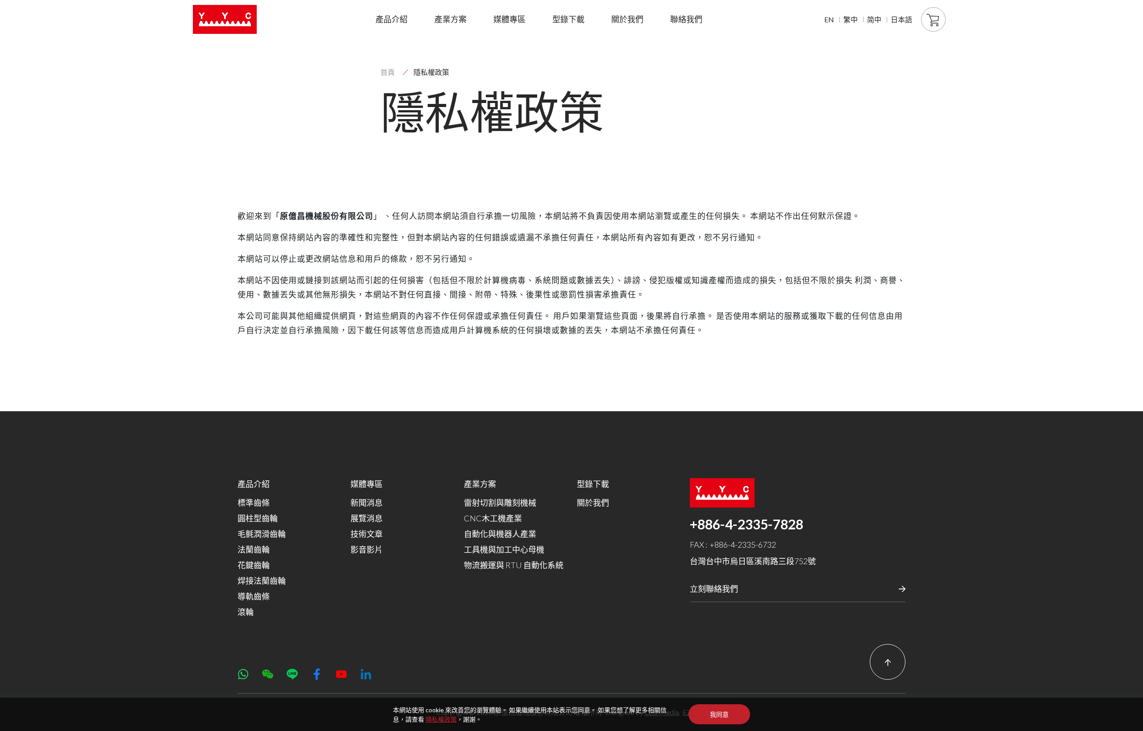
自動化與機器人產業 (500, 534)
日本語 (901, 19)
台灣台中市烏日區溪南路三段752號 (753, 561)
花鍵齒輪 (254, 565)
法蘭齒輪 (254, 549)
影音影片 (366, 549)
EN (829, 19)
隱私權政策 (441, 719)
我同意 (719, 714)
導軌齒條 (254, 596)
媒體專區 (509, 19)
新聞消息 (366, 503)
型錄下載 (568, 19)
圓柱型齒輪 (258, 518)
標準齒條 (254, 503)
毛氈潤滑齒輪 (262, 534)
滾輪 (246, 612)
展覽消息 (366, 518)
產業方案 (450, 19)
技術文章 (366, 534)
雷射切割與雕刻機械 (500, 503)
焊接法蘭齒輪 (262, 581)
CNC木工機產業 (493, 518)
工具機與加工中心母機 (504, 549)
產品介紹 (391, 19)
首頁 (387, 72)
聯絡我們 (686, 19)
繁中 (850, 19)
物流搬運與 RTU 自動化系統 (513, 565)
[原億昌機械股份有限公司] (225, 19)
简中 (874, 19)
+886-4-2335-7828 (746, 524)
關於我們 (627, 19)
